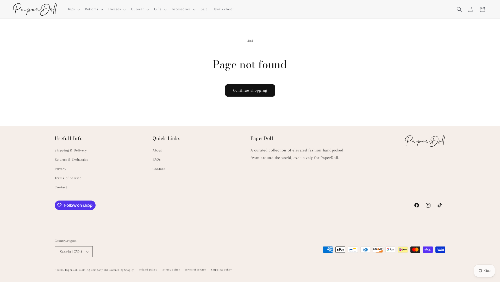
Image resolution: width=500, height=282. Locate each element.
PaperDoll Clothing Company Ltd (86, 270)
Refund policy (148, 269)
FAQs (157, 159)
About (157, 150)
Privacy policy (171, 269)
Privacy (60, 169)
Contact (61, 187)
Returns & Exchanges (71, 159)
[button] (73, 9)
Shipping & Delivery (71, 150)
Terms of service (195, 269)
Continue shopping (250, 90)
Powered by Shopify (121, 270)
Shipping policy (221, 269)
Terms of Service (68, 178)
